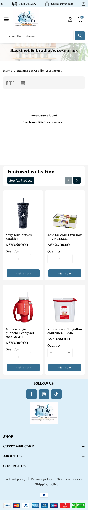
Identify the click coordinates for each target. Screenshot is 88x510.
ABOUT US (12, 455)
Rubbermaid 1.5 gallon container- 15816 (64, 331)
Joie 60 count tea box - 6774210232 (64, 236)
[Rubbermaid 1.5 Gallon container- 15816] (65, 304)
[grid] (10, 83)
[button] (6, 19)
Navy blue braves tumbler (19, 236)
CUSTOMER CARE (18, 446)
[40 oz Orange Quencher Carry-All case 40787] (23, 304)
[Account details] (70, 19)
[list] (23, 83)
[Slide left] (68, 180)
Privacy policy (41, 479)
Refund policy (15, 479)
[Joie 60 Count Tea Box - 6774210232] (65, 210)
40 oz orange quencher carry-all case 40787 (20, 333)
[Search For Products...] (80, 35)
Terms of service (70, 479)
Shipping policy (47, 484)
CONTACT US (14, 465)
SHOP (8, 436)
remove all (58, 122)
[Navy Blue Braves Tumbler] (23, 210)
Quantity (12, 251)
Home (7, 70)
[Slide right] (77, 180)
